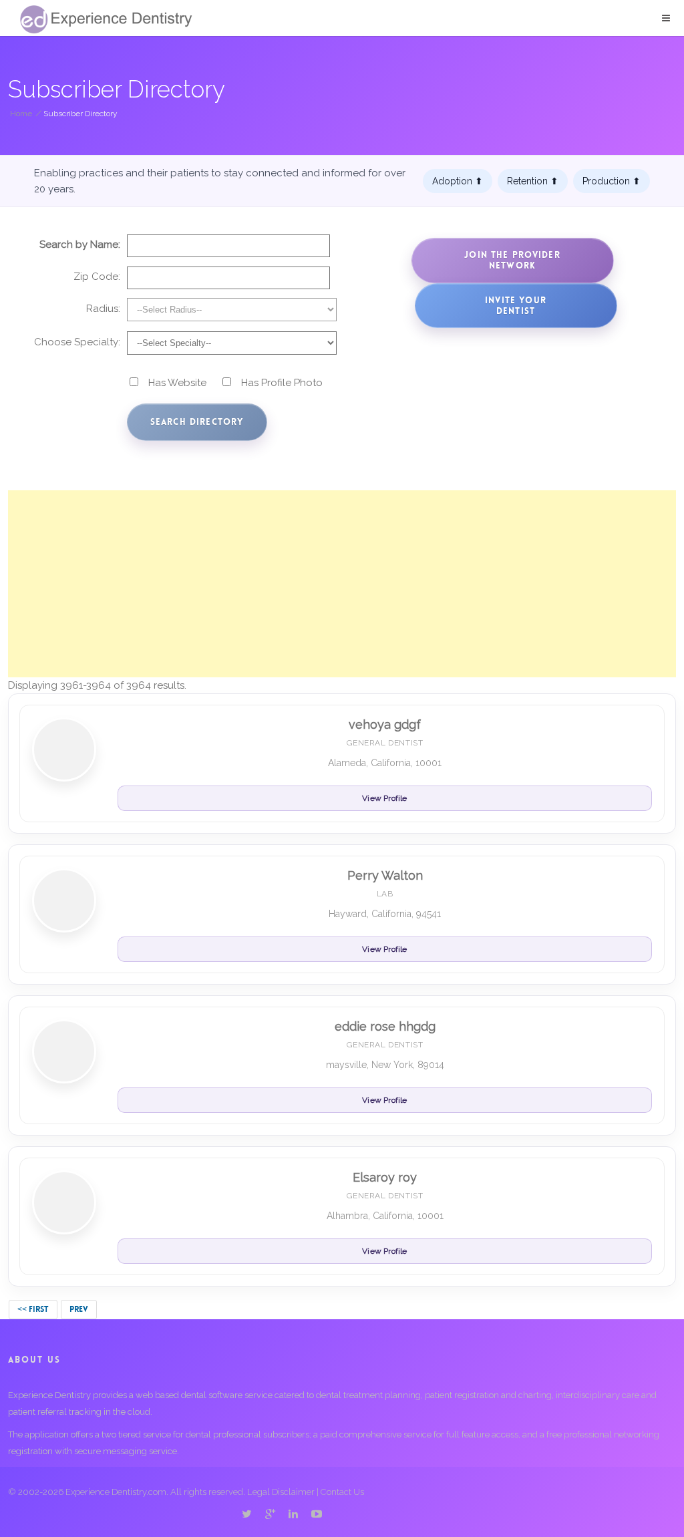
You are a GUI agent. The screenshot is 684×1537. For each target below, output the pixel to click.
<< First (33, 1309)
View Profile (384, 798)
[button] (666, 18)
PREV (78, 1309)
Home (21, 113)
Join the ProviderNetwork (512, 260)
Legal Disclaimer (281, 1492)
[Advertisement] (342, 583)
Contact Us (342, 1492)
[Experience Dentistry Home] (106, 19)
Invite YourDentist (515, 306)
